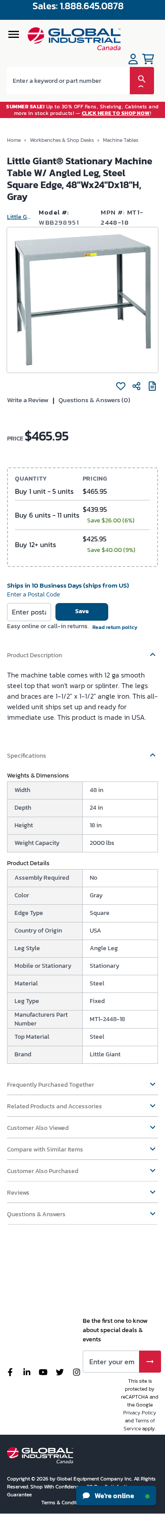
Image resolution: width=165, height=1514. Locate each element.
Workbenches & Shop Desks (62, 140)
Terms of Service (139, 1425)
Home (14, 140)
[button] (82, 651)
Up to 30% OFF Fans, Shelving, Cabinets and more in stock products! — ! (82, 110)
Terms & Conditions (64, 1503)
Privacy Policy (139, 1413)
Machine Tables (120, 140)
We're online (113, 1495)
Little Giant (19, 217)
